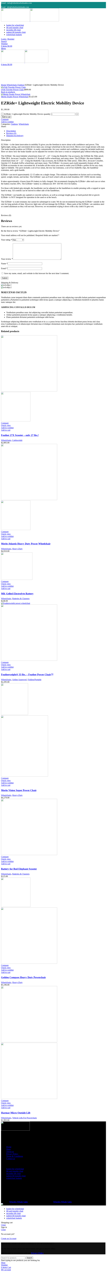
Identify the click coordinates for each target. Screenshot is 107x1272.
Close (3, 1225)
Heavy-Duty (17, 549)
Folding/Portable (34, 679)
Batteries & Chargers (20, 598)
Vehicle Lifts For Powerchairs (24, 1118)
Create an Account (8, 1238)
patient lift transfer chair (16, 1176)
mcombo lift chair (13, 1173)
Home (4, 85)
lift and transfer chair (14, 1171)
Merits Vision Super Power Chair (19, 790)
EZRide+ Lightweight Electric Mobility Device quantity (27, 114)
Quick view (6, 425)
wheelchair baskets (14, 1178)
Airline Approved (19, 679)
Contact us (10, 1159)
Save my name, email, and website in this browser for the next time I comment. (36, 273)
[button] (5, 430)
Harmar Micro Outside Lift (15, 1112)
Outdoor (21, 85)
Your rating (6, 240)
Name (4, 263)
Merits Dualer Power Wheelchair (15, 97)
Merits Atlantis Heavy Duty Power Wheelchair (25, 543)
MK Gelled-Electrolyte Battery (17, 593)
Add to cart (6, 117)
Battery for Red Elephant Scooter (19, 868)
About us (10, 1151)
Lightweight (17, 440)
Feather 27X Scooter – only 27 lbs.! (20, 435)
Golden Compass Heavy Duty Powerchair (23, 977)
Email (4, 268)
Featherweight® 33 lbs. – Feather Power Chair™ (27, 674)
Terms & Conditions (14, 1156)
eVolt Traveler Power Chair (12, 89)
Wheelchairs (12, 85)
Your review (7, 259)
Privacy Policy (12, 1154)
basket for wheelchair (15, 1169)
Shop (8, 1149)
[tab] (56, 131)
